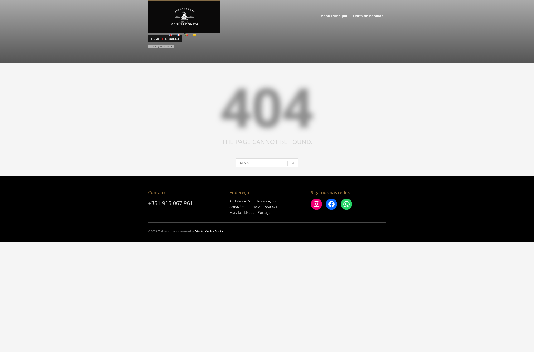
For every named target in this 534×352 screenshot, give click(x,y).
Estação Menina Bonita (208, 231)
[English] (170, 35)
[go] (292, 163)
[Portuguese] (186, 35)
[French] (178, 35)
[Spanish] (194, 35)
